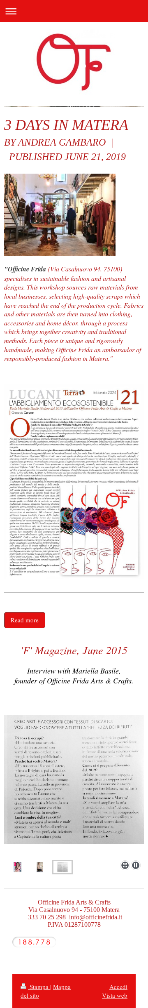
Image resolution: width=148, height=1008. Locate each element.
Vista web (114, 995)
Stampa (39, 986)
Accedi (118, 986)
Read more (25, 620)
